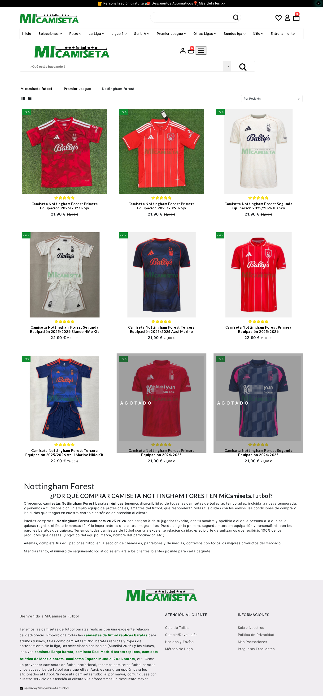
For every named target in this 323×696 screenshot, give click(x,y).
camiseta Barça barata (54, 651)
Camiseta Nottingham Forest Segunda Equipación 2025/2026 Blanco (258, 206)
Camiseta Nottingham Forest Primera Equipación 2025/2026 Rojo (161, 206)
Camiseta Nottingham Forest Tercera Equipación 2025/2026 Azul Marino (161, 329)
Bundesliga (234, 33)
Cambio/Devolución (181, 634)
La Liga (95, 33)
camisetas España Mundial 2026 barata (100, 658)
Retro (74, 33)
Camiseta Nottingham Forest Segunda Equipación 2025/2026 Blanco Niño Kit (64, 329)
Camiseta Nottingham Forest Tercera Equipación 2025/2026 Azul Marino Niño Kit (64, 452)
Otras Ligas (203, 33)
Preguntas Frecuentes (256, 649)
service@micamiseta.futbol (46, 688)
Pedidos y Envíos (179, 641)
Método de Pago (179, 649)
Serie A (140, 33)
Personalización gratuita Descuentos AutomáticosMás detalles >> (163, 3)
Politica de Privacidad (256, 634)
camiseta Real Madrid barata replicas (107, 651)
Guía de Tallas (176, 627)
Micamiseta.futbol (36, 89)
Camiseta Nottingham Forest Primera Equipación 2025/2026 (258, 329)
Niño (257, 33)
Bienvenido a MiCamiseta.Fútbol (49, 616)
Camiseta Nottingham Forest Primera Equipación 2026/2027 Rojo (64, 206)
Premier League (170, 33)
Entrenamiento (283, 33)
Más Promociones (252, 641)
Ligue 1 (118, 33)
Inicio (26, 33)
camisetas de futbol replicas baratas (116, 635)
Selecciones (49, 33)
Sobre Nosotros (251, 627)
